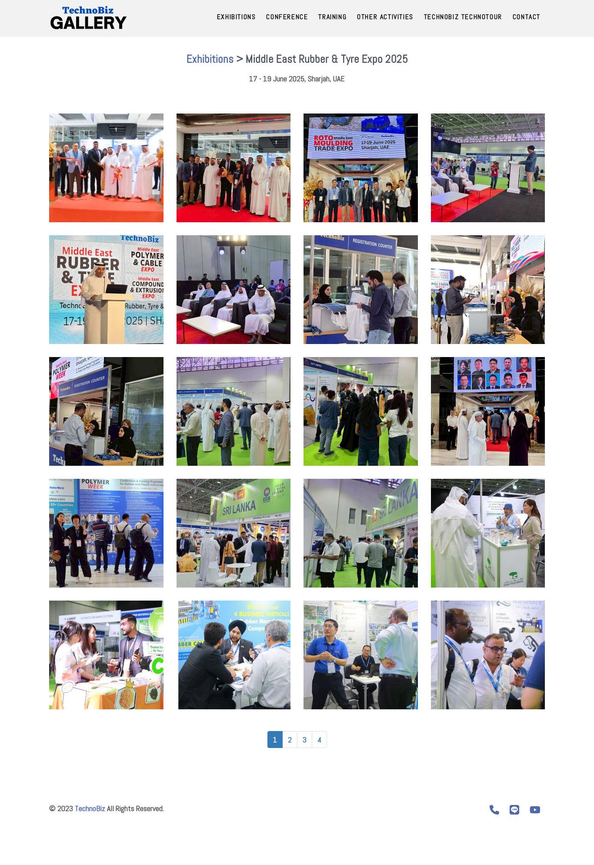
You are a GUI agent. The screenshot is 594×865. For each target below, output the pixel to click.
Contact (527, 16)
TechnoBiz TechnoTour (463, 16)
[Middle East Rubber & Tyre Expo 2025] (106, 168)
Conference (287, 16)
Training (332, 16)
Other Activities (385, 16)
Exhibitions (236, 16)
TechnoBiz (90, 808)
